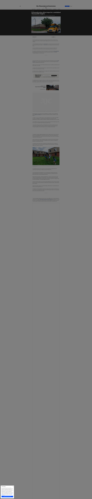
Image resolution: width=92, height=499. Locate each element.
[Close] (13, 486)
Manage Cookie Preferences (7, 496)
